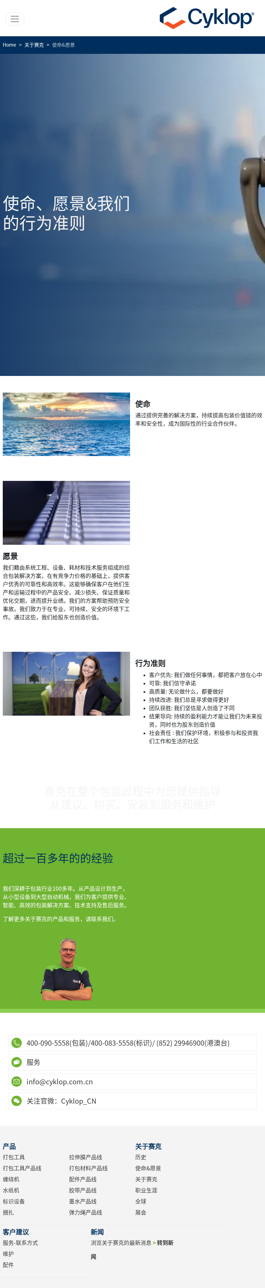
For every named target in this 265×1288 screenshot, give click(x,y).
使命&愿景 (148, 1168)
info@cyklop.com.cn (59, 1081)
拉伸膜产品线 (85, 1157)
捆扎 (8, 1212)
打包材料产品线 (88, 1168)
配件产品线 (83, 1179)
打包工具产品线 (22, 1168)
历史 (140, 1157)
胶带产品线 (83, 1190)
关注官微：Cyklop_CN (60, 1100)
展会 (140, 1212)
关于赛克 (146, 1179)
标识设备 (14, 1201)
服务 (32, 1062)
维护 (8, 1254)
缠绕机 (11, 1179)
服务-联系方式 (20, 1243)
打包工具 (14, 1157)
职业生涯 (146, 1190)
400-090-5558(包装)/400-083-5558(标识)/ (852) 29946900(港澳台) (127, 1042)
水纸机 (11, 1190)
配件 (8, 1265)
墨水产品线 (83, 1201)
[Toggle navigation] (14, 19)
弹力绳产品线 (85, 1212)
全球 (140, 1201)
